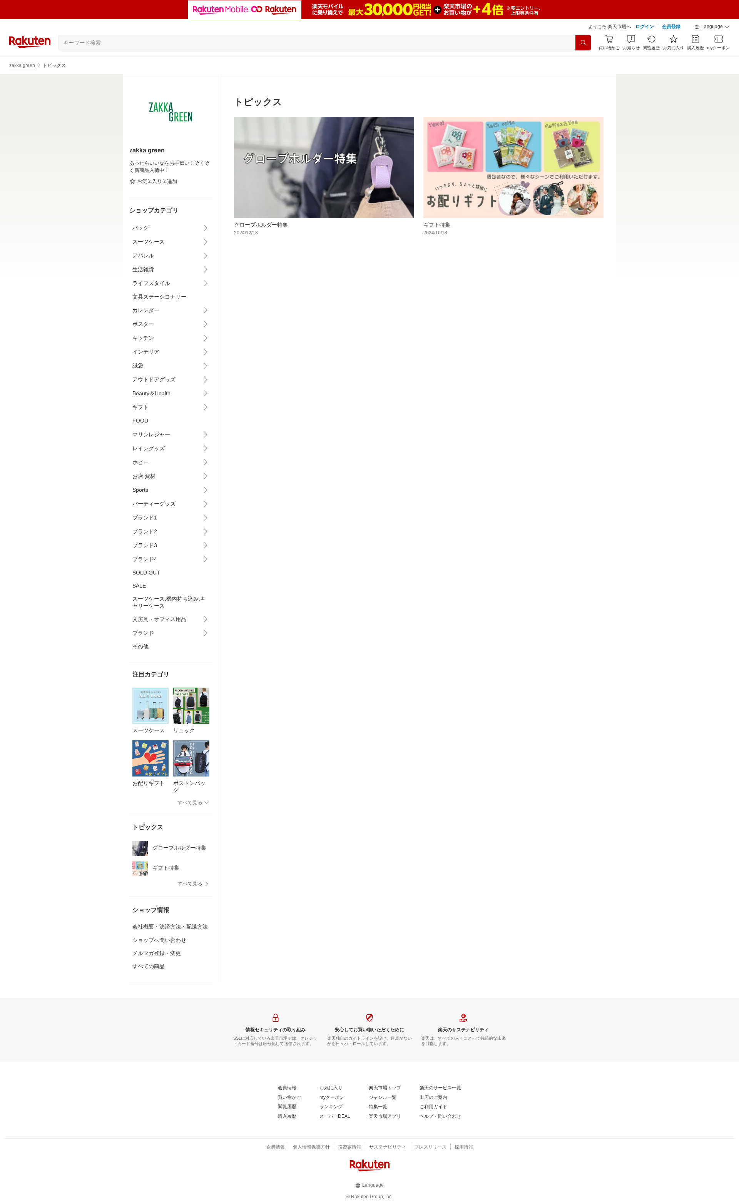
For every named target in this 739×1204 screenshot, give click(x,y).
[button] (712, 27)
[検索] (583, 42)
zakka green (22, 65)
